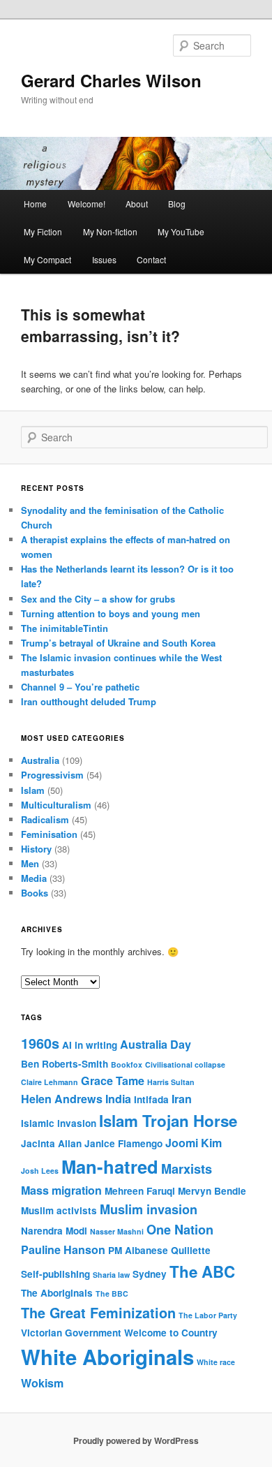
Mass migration (61, 1190)
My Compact (47, 259)
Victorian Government (71, 1332)
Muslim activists (59, 1210)
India (118, 1099)
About (137, 203)
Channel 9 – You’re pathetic (80, 686)
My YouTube (181, 231)
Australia (40, 760)
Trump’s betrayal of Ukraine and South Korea (118, 642)
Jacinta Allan (51, 1143)
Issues (104, 259)
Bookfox (126, 1064)
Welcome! (86, 203)
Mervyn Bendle (212, 1190)
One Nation (179, 1230)
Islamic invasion (58, 1123)
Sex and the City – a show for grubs (98, 598)
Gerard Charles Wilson (111, 80)
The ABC (202, 1271)
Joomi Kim (193, 1143)
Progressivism (52, 774)
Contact (151, 259)
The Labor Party (208, 1315)
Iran (182, 1099)
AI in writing (89, 1045)
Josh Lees (40, 1170)
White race (216, 1362)
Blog (177, 203)
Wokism (42, 1383)
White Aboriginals (107, 1356)
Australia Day (155, 1044)
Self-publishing (55, 1274)
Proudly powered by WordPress (136, 1440)
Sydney (150, 1274)
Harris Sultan (171, 1082)
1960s (40, 1043)
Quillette (191, 1250)
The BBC (112, 1293)
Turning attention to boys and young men (110, 613)
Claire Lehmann (49, 1082)
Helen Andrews (62, 1099)
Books (34, 892)
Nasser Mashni (117, 1231)
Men (30, 863)
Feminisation (49, 834)
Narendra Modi (54, 1230)
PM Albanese (138, 1250)
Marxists (186, 1169)
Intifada (151, 1099)
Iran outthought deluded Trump (88, 701)
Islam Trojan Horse (168, 1121)
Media (34, 878)
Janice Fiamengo (123, 1143)
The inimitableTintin (64, 628)
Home (35, 203)
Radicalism (45, 819)
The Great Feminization (98, 1312)
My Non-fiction (110, 231)
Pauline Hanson (63, 1249)
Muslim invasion (148, 1209)
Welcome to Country (171, 1332)
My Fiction (43, 231)
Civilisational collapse (185, 1064)
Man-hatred (109, 1166)
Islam (33, 790)
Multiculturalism (56, 804)
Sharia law (111, 1274)
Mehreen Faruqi (140, 1190)
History (36, 848)
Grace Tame (112, 1080)
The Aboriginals (57, 1292)
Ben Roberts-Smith (64, 1063)
